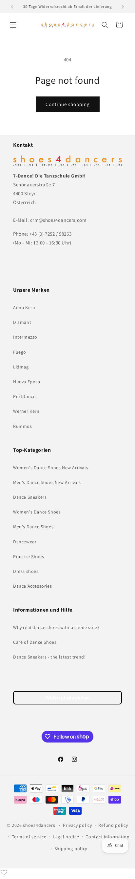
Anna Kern (24, 307)
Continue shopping (68, 104)
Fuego (19, 352)
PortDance (24, 396)
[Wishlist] (4, 872)
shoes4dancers (39, 825)
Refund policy (113, 825)
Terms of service (29, 837)
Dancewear (24, 542)
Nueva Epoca (26, 382)
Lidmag (21, 367)
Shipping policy (70, 848)
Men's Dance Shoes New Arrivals (47, 482)
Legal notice (66, 837)
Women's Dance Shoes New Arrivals (50, 468)
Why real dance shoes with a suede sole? (56, 627)
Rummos (22, 426)
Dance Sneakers (30, 497)
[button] (13, 25)
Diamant (22, 322)
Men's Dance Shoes (33, 527)
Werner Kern (26, 411)
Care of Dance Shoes (34, 642)
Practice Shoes (28, 556)
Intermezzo (25, 337)
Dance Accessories (32, 586)
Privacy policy (77, 825)
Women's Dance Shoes (37, 512)
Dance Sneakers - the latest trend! (49, 657)
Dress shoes (26, 571)
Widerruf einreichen (67, 698)
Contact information (107, 837)
